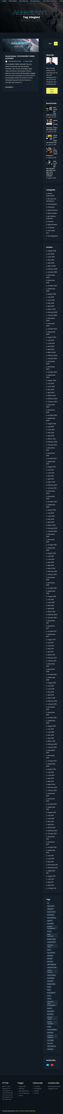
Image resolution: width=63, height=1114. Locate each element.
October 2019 (52, 545)
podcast (49, 1008)
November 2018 (50, 584)
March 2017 (51, 655)
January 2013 (52, 834)
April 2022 (51, 436)
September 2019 (50, 549)
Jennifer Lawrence (50, 971)
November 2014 (50, 757)
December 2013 (50, 795)
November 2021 (50, 454)
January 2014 (52, 790)
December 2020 (50, 492)
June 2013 (51, 818)
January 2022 (52, 445)
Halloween (50, 955)
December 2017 (50, 622)
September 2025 (50, 290)
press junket (50, 1011)
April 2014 (51, 781)
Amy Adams (50, 915)
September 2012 (50, 851)
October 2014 (52, 761)
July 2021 (51, 470)
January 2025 (52, 315)
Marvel (49, 987)
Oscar (49, 996)
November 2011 (53, 868)
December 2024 (50, 319)
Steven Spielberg (51, 1029)
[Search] (56, 43)
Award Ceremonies (50, 195)
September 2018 (50, 592)
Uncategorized (53, 236)
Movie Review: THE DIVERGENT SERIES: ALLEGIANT (20, 57)
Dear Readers (52, 204)
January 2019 (52, 574)
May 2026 (51, 260)
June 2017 (51, 646)
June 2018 (51, 602)
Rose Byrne (50, 1014)
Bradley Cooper (51, 939)
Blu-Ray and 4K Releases (51, 200)
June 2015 (51, 732)
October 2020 (52, 502)
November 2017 (50, 627)
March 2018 (51, 612)
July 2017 (51, 643)
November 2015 (50, 713)
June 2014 (51, 775)
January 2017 (52, 661)
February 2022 (52, 442)
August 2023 (52, 380)
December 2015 (50, 708)
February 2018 (52, 615)
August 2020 (52, 510)
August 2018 (52, 596)
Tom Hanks (50, 1040)
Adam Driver (50, 906)
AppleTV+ (49, 920)
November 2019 (50, 541)
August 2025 (52, 294)
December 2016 (50, 665)
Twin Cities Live (50, 232)
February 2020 (52, 528)
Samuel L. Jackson (49, 1018)
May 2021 (51, 476)
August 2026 (52, 251)
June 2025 (51, 300)
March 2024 (52, 352)
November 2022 (50, 411)
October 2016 (52, 674)
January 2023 (52, 402)
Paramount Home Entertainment (51, 1003)
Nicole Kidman (51, 993)
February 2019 (52, 571)
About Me (22, 1086)
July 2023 (51, 383)
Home (21, 1095)
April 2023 (51, 393)
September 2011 (50, 872)
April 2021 (51, 479)
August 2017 (52, 640)
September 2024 (50, 333)
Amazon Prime (51, 912)
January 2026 (52, 272)
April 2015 (51, 738)
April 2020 (51, 522)
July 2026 (51, 254)
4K (48, 903)
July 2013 (51, 815)
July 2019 (51, 556)
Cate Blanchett (51, 942)
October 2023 (52, 372)
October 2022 (52, 415)
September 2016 (50, 679)
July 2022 (51, 427)
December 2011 (53, 865)
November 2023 (50, 368)
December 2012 (50, 838)
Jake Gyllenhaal (51, 964)
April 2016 (51, 695)
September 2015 (50, 722)
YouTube (37, 1086)
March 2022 (52, 439)
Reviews (21, 1089)
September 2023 (50, 376)
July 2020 (51, 513)
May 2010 (51, 885)
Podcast (50, 221)
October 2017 (52, 631)
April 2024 (51, 349)
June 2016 (51, 689)
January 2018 (52, 618)
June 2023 (51, 386)
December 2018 (50, 579)
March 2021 (51, 482)
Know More (9, 87)
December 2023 (50, 363)
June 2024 (51, 343)
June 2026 (51, 257)
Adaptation (50, 909)
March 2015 (51, 741)
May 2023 (51, 389)
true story (50, 1043)
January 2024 (52, 358)
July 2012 (51, 856)
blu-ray (49, 931)
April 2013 (51, 824)
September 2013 (50, 808)
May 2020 (51, 519)
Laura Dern (50, 981)
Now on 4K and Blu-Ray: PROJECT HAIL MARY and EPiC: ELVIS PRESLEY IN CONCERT (51, 168)
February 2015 (52, 744)
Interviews (51, 207)
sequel (49, 1026)
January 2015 (52, 747)
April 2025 (51, 306)
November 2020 (50, 498)
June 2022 (51, 430)
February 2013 (52, 831)
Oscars (49, 998)
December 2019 (50, 535)
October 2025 (52, 286)
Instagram (37, 1089)
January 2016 (52, 704)
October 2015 (52, 718)
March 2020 (52, 525)
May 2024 (51, 346)
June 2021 (51, 473)
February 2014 (52, 787)
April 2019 (51, 565)
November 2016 (50, 670)
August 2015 (52, 726)
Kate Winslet (50, 978)
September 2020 (50, 506)
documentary (51, 952)
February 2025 (52, 312)
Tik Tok (36, 1093)
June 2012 (51, 859)
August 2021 (52, 467)
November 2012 (50, 843)
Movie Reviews (52, 210)
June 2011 (51, 879)
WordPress (31, 1111)
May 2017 (51, 649)
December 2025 (50, 276)
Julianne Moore (51, 975)
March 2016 (51, 698)
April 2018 (51, 608)
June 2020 (51, 516)
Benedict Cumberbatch (51, 927)
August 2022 (52, 424)
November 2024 (50, 325)
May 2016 (51, 692)
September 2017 (50, 635)
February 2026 (52, 269)
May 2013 (51, 821)
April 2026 (51, 263)
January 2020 (52, 531)
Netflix (49, 990)
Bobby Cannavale (50, 935)
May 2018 (51, 605)
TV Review (51, 228)
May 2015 (51, 735)
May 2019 (51, 562)
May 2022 (51, 433)
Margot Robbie (51, 984)
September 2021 (50, 463)
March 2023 (52, 395)
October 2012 (52, 847)
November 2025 (50, 281)
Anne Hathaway (51, 918)
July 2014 (51, 772)
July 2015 (51, 729)
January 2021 (52, 488)
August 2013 (52, 812)
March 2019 (51, 568)
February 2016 (52, 701)
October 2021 (52, 458)
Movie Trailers (52, 213)
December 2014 (50, 751)
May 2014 (51, 778)
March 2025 (52, 309)
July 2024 (51, 340)
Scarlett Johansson (50, 1023)
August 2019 (52, 553)
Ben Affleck (50, 923)
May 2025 (51, 303)
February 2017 (52, 658)
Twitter (36, 1091)
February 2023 (52, 399)
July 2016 (51, 686)
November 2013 (50, 800)
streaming (50, 1032)
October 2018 (52, 588)
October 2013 (52, 804)
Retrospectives (24, 1091)
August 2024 (52, 337)
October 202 (52, 888)
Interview (49, 958)
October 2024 (52, 329)
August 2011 (51, 876)
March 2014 (51, 784)
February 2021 (52, 485)
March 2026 (52, 266)
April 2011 (50, 882)
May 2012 (51, 862)
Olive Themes (20, 1111)
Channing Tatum (50, 946)
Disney (49, 950)
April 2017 (51, 652)
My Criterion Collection (51, 217)
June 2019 (51, 559)
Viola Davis (50, 1049)
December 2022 (50, 406)
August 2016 (52, 683)
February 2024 (52, 355)
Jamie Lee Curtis (51, 967)
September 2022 (50, 419)
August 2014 (52, 769)
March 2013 (51, 828)
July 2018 (51, 599)
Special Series (52, 225)
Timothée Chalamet (50, 1036)
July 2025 (51, 297)
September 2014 (50, 765)
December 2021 (50, 449)
